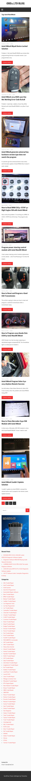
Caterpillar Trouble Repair (10, 610)
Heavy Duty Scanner (8, 647)
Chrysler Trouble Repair (9, 615)
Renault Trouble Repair (9, 701)
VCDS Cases (6, 726)
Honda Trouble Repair (9, 651)
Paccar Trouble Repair (9, 695)
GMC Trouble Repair (8, 644)
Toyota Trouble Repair (9, 717)
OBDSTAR (6, 692)
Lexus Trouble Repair (8, 676)
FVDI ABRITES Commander (10, 640)
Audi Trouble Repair (8, 585)
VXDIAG (5, 733)
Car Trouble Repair (8, 608)
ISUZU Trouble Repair (9, 656)
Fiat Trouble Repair (8, 633)
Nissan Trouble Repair (9, 688)
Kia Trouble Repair (8, 667)
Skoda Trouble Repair (9, 708)
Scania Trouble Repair (9, 704)
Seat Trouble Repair (8, 706)
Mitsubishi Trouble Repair (10, 681)
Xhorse (5, 738)
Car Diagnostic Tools (8, 603)
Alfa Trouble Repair (8, 583)
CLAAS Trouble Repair (9, 617)
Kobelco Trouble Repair (9, 669)
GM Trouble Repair (8, 642)
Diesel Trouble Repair (9, 624)
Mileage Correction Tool (9, 679)
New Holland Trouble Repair (10, 685)
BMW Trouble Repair (8, 596)
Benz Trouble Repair (8, 594)
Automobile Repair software (10, 592)
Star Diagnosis (7, 710)
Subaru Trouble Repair (9, 713)
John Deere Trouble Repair (10, 663)
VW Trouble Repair (8, 731)
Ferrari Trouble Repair (9, 631)
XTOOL (5, 740)
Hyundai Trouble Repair (9, 653)
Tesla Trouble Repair (8, 715)
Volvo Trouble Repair (8, 729)
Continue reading (7, 62)
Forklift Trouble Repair (9, 637)
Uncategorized (7, 722)
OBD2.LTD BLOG (15, 3)
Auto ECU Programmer (9, 590)
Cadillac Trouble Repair (9, 601)
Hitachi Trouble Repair (9, 649)
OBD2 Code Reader (8, 690)
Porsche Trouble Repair (9, 699)
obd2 (12, 44)
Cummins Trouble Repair (10, 619)
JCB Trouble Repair (8, 658)
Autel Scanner (7, 587)
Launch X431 (6, 674)
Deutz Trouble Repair (9, 622)
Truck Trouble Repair (9, 720)
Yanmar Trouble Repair (9, 742)
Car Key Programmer (9, 606)
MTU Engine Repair (8, 683)
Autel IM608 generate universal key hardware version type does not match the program (15, 154)
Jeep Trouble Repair (8, 660)
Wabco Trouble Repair (9, 736)
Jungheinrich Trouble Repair (10, 665)
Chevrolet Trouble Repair (10, 612)
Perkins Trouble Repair (9, 697)
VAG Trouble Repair (8, 724)
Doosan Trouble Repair (9, 628)
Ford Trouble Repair (8, 635)
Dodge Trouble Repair (9, 626)
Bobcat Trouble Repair (9, 599)
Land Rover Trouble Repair (10, 672)
